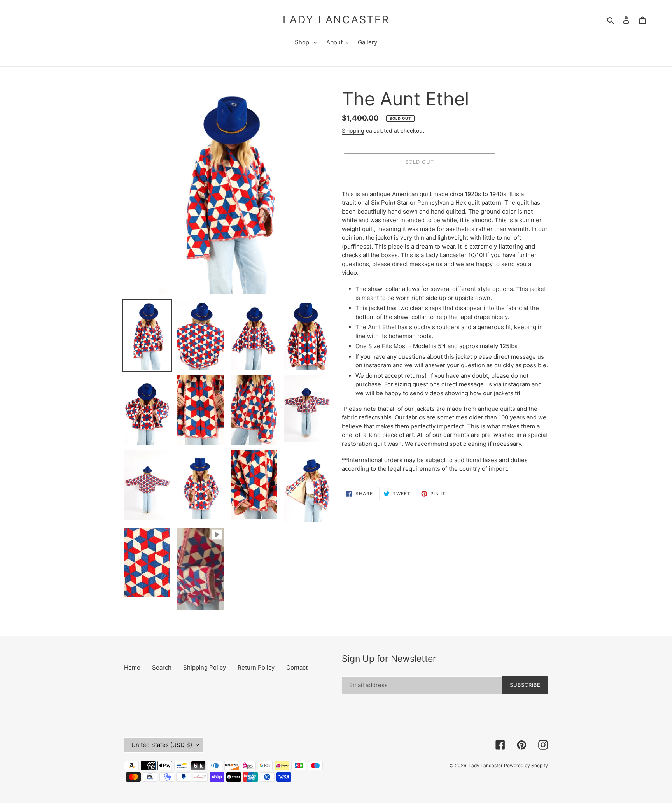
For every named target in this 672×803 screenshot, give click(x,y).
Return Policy (256, 667)
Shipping (353, 130)
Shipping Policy (204, 667)
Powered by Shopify (526, 765)
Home (132, 667)
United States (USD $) (161, 745)
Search (162, 667)
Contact (297, 667)
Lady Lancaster (336, 20)
